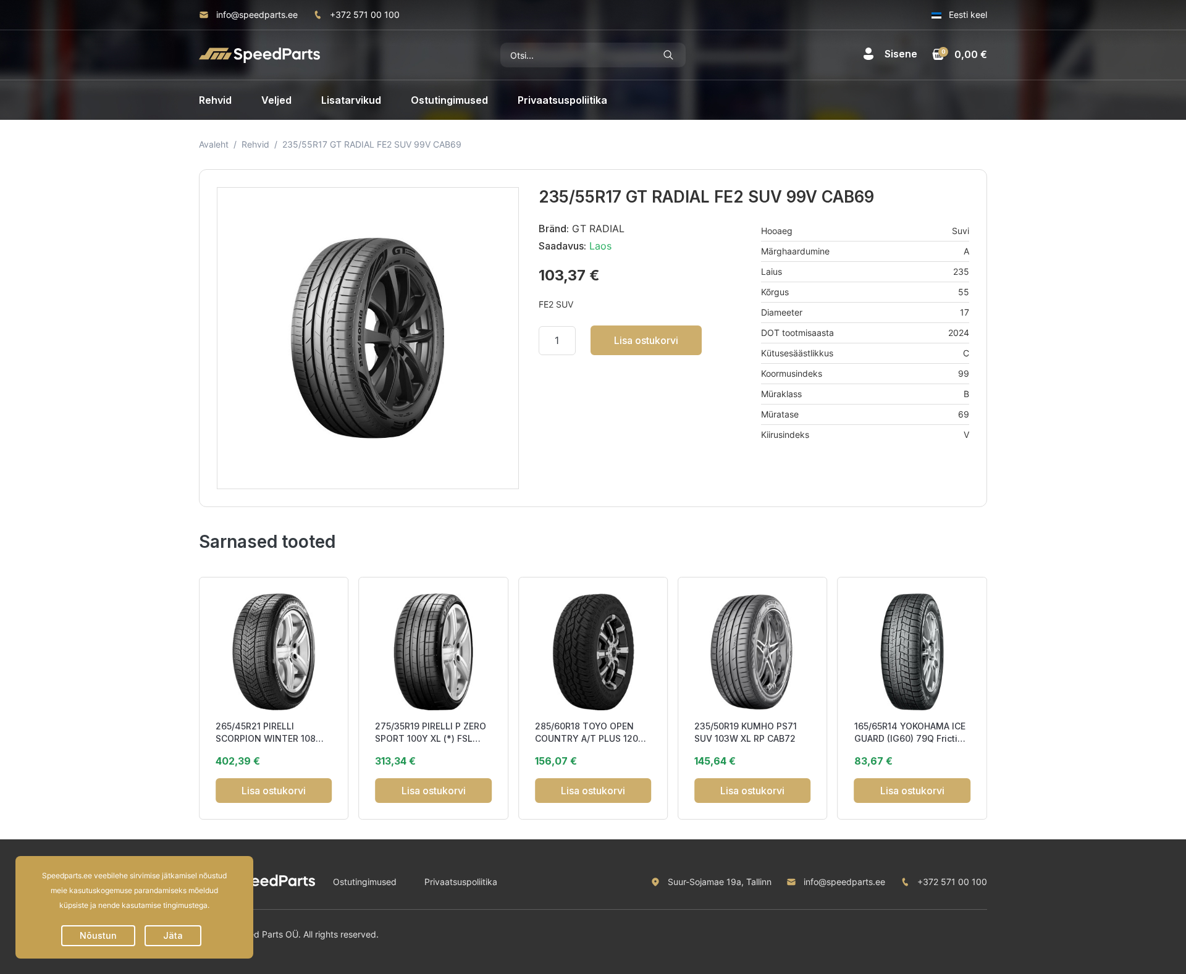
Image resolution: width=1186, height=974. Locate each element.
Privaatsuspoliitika (562, 100)
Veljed (276, 100)
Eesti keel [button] (966, 14)
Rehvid (215, 100)
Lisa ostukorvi (646, 340)
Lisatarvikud (351, 100)
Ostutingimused (449, 100)
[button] (889, 53)
